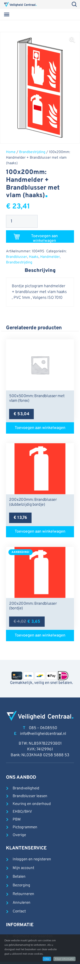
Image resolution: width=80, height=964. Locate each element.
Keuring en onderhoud (32, 804)
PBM (17, 819)
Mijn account (23, 868)
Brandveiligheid (26, 788)
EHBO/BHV (22, 811)
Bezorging (21, 885)
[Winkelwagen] (69, 14)
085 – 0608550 (43, 728)
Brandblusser (16, 257)
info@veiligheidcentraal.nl (43, 733)
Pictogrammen (25, 827)
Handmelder (50, 257)
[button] (6, 14)
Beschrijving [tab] (40, 270)
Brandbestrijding (32, 152)
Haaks (33, 257)
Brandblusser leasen (30, 796)
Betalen (19, 876)
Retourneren (23, 894)
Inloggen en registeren (32, 859)
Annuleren (21, 902)
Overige (19, 835)
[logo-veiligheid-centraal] (20, 4)
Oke (46, 959)
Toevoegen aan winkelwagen (44, 238)
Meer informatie (64, 959)
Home (11, 152)
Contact (19, 911)
